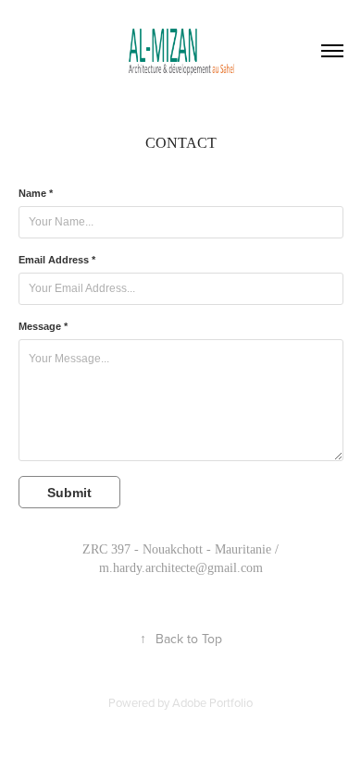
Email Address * (57, 259)
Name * (36, 193)
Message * (43, 326)
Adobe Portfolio (212, 702)
